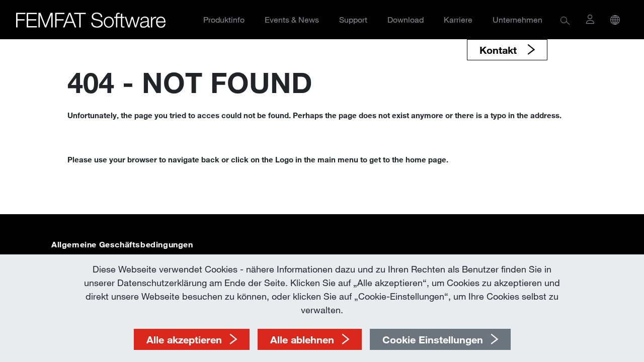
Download (405, 19)
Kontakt (499, 50)
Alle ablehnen (302, 339)
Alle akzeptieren (184, 339)
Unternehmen (517, 19)
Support (353, 19)
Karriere (458, 19)
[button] (565, 20)
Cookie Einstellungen (432, 339)
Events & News (292, 19)
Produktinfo (224, 19)
